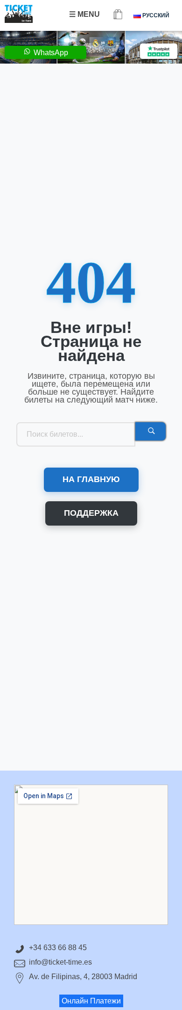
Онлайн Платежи (91, 1001)
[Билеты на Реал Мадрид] (28, 14)
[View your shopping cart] (117, 15)
